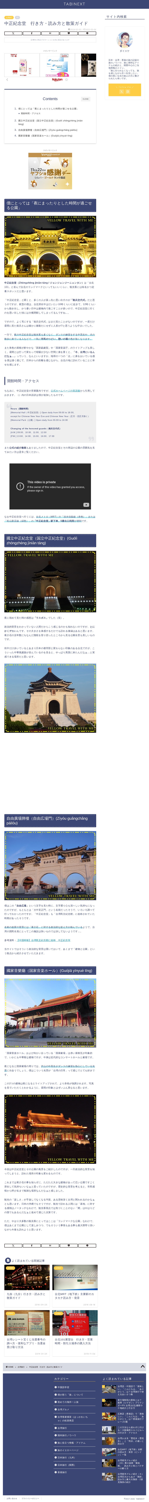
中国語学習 (63, 1387)
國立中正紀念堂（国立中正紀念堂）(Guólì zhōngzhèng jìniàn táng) (50, 122)
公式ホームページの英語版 (65, 391)
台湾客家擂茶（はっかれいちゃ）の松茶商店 (73, 1419)
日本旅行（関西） (67, 1465)
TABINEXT (74, 3)
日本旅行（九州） (67, 1457)
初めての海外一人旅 (68, 1402)
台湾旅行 (9, 17)
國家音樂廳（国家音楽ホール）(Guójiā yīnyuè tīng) (45, 135)
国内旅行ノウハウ (67, 1435)
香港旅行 (62, 1472)
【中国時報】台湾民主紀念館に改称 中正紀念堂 (43, 940)
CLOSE (86, 99)
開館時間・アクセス (31, 113)
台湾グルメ (63, 1409)
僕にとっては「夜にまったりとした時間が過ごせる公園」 (48, 108)
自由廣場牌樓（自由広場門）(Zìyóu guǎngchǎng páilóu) (47, 130)
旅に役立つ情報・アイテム (72, 1443)
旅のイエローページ (68, 1450)
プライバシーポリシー (30, 1498)
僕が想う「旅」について (70, 1394)
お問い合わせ (12, 1498)
